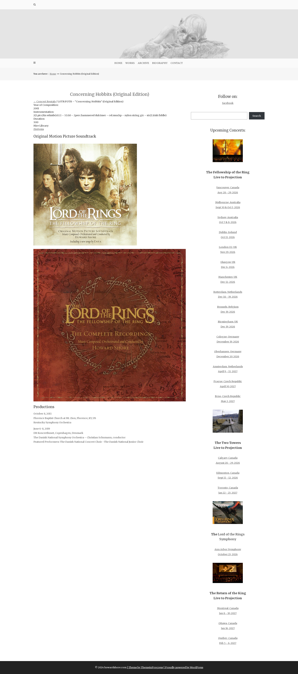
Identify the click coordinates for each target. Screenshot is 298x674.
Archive (143, 63)
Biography (159, 63)
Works (130, 63)
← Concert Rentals (44, 101)
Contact (177, 63)
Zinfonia (38, 129)
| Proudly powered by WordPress (183, 667)
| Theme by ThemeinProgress (145, 667)
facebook (228, 103)
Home (118, 63)
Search (256, 115)
